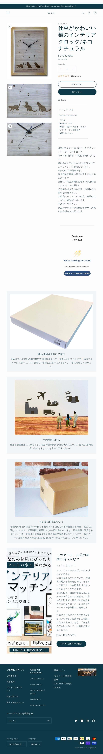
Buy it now (77, 92)
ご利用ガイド (12, 676)
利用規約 (11, 682)
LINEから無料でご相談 (71, 643)
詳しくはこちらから (66, 635)
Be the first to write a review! (77, 273)
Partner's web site (38, 705)
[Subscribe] (48, 721)
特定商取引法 (12, 696)
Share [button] (63, 100)
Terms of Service (37, 678)
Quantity (61, 64)
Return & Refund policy (37, 691)
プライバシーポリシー (14, 689)
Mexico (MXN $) (15, 744)
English (34, 744)
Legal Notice (35, 699)
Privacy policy (36, 684)
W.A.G (81, 747)
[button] (8, 13)
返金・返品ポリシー (15, 702)
